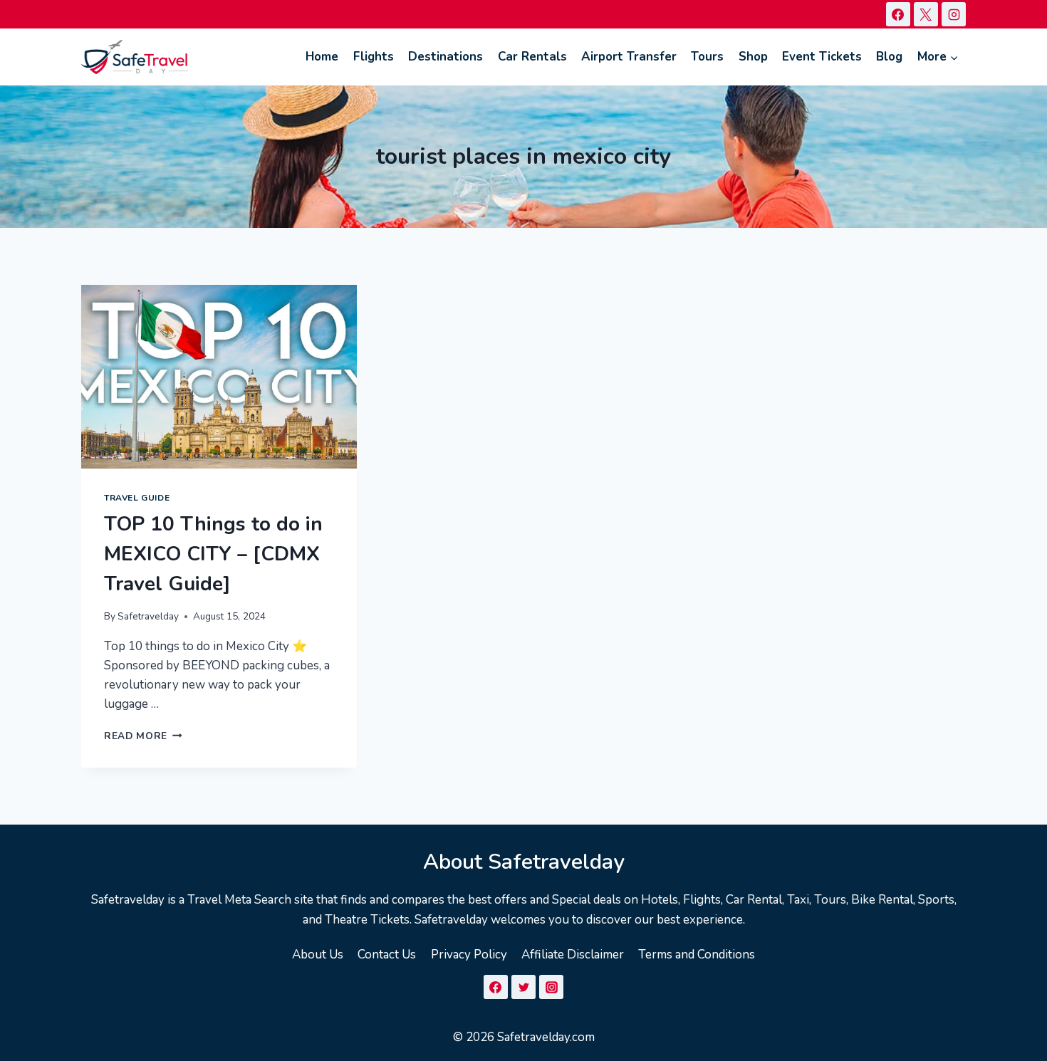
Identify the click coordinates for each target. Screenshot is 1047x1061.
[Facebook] (898, 14)
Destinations (445, 56)
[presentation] (219, 377)
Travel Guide (137, 497)
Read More (143, 736)
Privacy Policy (469, 954)
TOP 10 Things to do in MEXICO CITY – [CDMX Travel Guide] (213, 554)
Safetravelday (148, 616)
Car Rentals (532, 56)
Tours (707, 56)
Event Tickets (822, 56)
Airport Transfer (629, 56)
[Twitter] (523, 987)
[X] (926, 14)
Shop (753, 56)
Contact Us (387, 954)
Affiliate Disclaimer (572, 954)
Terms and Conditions (696, 954)
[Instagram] (954, 14)
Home (322, 56)
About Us (317, 954)
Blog (889, 56)
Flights (373, 56)
